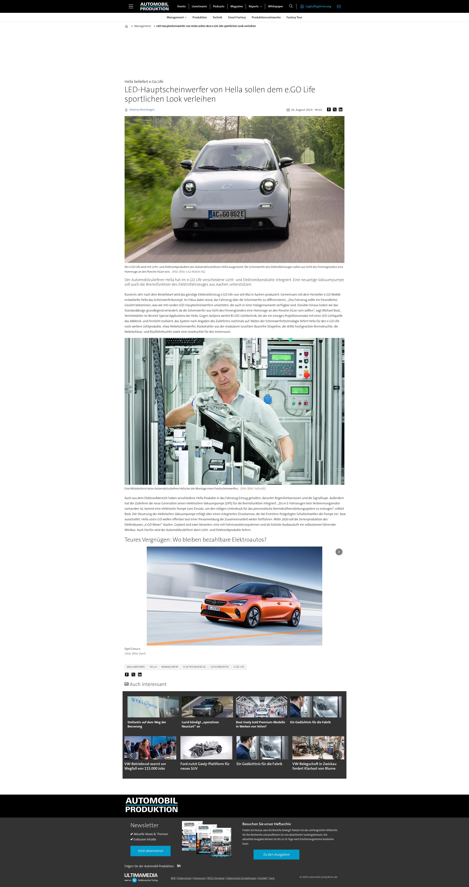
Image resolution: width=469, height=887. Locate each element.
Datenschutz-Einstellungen (241, 878)
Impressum (199, 878)
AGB (173, 878)
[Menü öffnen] (131, 6)
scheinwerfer (220, 666)
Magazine (236, 6)
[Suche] (291, 6)
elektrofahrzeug (194, 666)
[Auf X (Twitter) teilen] (335, 110)
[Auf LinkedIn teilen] (341, 110)
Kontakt (262, 878)
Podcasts (218, 6)
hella (153, 666)
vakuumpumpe (136, 666)
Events (181, 6)
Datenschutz (184, 878)
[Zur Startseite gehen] (154, 6)
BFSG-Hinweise (216, 878)
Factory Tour (294, 17)
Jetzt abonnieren (150, 850)
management (169, 666)
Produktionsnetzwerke (266, 17)
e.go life (239, 666)
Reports (254, 6)
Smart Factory (237, 17)
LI (179, 865)
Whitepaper (275, 6)
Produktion (200, 17)
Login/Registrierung (318, 6)
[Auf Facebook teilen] (329, 110)
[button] (131, 755)
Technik (217, 17)
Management (175, 17)
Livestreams (199, 6)
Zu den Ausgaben (276, 854)
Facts (272, 878)
